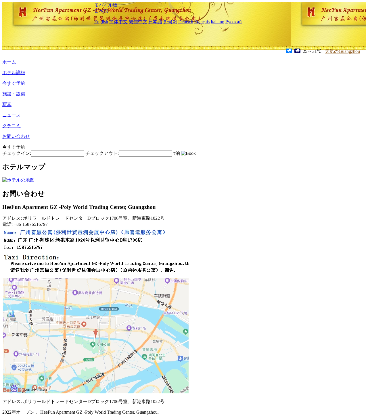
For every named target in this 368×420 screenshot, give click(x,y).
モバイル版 (105, 5)
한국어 (170, 21)
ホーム (9, 61)
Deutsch (185, 21)
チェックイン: (16, 153)
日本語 (101, 11)
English (101, 21)
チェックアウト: (102, 153)
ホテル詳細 (13, 72)
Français (202, 21)
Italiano (217, 21)
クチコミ (11, 125)
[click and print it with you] (95, 392)
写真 (7, 104)
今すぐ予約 (13, 83)
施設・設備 (13, 93)
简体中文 (118, 21)
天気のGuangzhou (342, 51)
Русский (233, 21)
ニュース (11, 115)
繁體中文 (138, 21)
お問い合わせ (16, 136)
